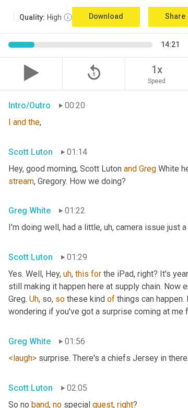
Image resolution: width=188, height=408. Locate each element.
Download (106, 16)
